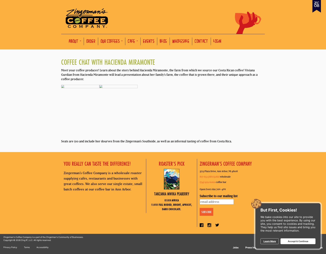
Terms (27, 247)
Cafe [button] (132, 41)
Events (149, 41)
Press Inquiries (254, 247)
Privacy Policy (10, 247)
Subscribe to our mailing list (219, 196)
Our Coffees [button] (111, 41)
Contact (201, 41)
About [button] (74, 41)
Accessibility (43, 247)
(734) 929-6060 (207, 182)
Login (217, 41)
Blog (163, 41)
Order (90, 41)
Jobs (236, 247)
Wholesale (180, 41)
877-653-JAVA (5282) (210, 176)
